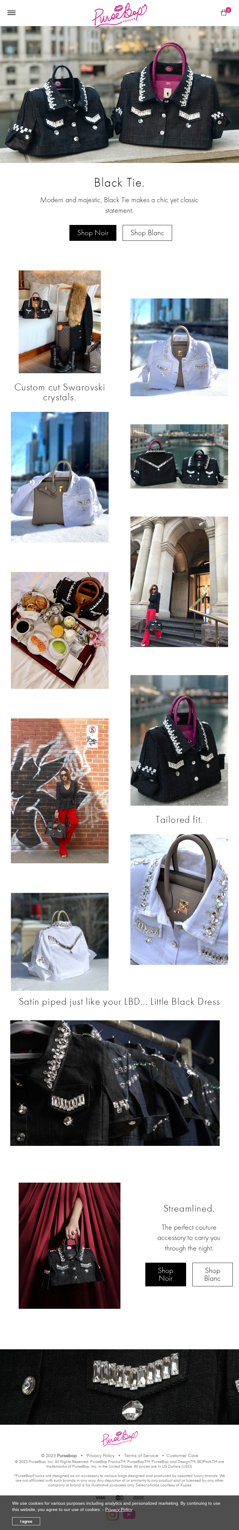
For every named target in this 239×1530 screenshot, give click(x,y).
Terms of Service (141, 1456)
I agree (26, 1521)
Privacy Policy (101, 1456)
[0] (224, 13)
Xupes (185, 1485)
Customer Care (182, 1456)
